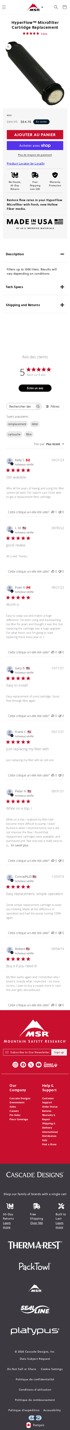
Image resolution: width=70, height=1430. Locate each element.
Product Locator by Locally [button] (26, 163)
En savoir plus (19, 845)
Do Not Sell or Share (21, 1369)
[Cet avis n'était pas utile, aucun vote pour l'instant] (60, 512)
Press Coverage (19, 1119)
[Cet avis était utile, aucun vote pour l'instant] (53, 571)
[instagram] (15, 1065)
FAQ (44, 1140)
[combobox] (49, 444)
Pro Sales (15, 1115)
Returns (47, 1111)
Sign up (59, 1052)
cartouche (14, 434)
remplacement (17, 424)
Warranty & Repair (48, 1117)
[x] (31, 1065)
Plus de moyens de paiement (35, 154)
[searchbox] (20, 406)
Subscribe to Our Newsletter (29, 1052)
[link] (35, 33)
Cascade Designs (20, 1098)
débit (35, 424)
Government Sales (17, 1104)
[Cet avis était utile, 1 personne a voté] (53, 512)
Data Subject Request (35, 1359)
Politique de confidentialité (35, 1379)
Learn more (7, 1225)
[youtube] (39, 1065)
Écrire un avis (35, 388)
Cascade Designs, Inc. (40, 1352)
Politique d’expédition (23, 1410)
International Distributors (50, 1134)
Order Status (50, 1106)
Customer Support (48, 1100)
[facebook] (23, 1065)
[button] (56, 7)
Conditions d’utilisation (35, 1390)
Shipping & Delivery (48, 1125)
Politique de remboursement (35, 1400)
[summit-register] (51, 1065)
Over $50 (36, 1223)
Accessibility (52, 1410)
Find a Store (49, 1144)
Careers (14, 1111)
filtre (29, 434)
